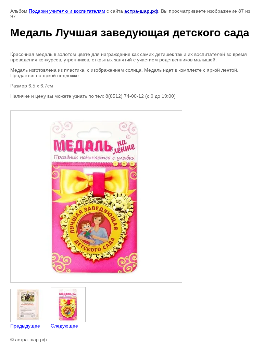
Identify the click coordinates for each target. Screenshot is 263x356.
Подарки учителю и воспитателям (67, 11)
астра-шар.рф (141, 11)
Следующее (64, 326)
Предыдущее (25, 326)
